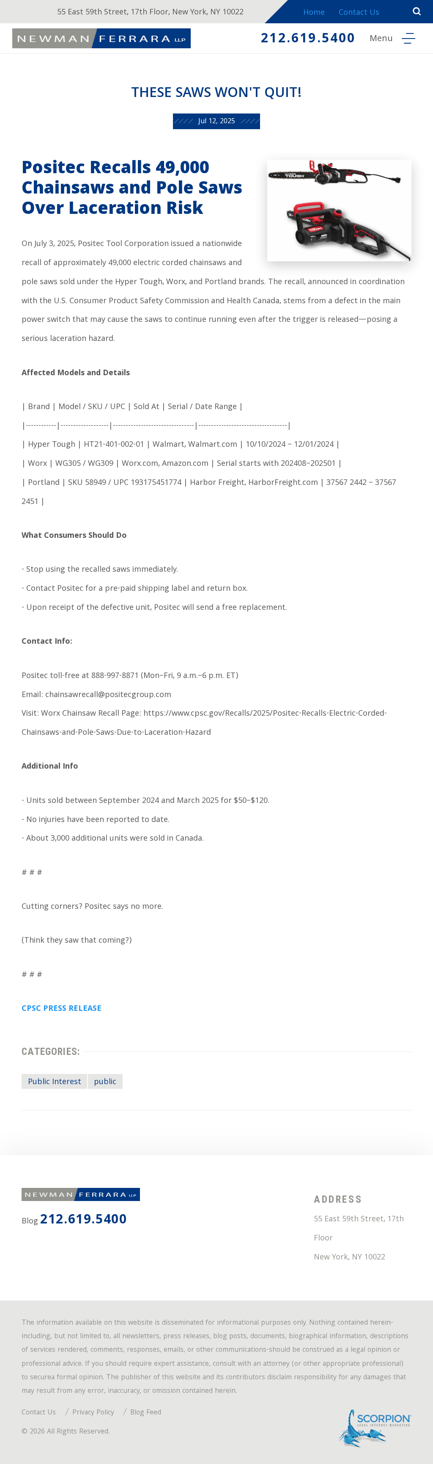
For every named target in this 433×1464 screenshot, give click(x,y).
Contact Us (359, 13)
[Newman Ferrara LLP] (101, 38)
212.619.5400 (308, 39)
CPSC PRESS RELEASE (61, 1009)
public (105, 1082)
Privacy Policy (93, 1413)
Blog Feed (145, 1413)
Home (314, 13)
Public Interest (54, 1082)
